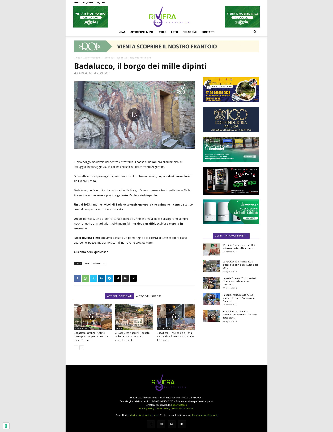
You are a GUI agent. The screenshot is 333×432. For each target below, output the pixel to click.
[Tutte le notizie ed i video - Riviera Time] (166, 382)
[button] (255, 32)
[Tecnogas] (231, 211)
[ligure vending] (231, 181)
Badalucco (99, 263)
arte (86, 263)
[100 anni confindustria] (231, 119)
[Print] (125, 278)
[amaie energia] (231, 149)
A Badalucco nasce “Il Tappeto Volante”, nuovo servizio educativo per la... (132, 336)
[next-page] (81, 347)
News (122, 32)
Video (162, 32)
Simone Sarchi (84, 72)
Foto (174, 32)
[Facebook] (77, 278)
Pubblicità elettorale (183, 408)
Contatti (208, 32)
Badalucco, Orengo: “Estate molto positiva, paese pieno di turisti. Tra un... (91, 336)
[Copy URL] (133, 278)
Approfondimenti (142, 32)
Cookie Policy (163, 408)
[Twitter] (93, 278)
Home (77, 57)
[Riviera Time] (166, 17)
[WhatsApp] (85, 278)
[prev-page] (76, 347)
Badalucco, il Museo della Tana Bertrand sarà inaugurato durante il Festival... (175, 336)
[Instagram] (161, 424)
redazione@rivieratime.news (143, 415)
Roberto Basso (179, 405)
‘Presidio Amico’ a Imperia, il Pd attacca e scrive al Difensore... (239, 246)
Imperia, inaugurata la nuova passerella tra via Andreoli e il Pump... (238, 298)
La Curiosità (164, 328)
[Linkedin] (101, 278)
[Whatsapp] (172, 424)
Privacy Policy (146, 408)
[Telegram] (109, 278)
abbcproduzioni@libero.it (204, 415)
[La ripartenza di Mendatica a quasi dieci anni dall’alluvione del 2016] (211, 266)
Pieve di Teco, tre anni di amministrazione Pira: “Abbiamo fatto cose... (240, 314)
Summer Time (81, 328)
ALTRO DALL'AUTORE (148, 296)
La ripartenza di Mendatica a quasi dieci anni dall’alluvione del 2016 (240, 264)
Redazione (190, 32)
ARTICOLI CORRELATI (119, 296)
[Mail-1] (182, 424)
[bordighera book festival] (231, 89)
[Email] (117, 278)
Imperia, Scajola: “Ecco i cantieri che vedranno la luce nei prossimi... (239, 281)
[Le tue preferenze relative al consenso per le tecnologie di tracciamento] (6, 426)
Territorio (108, 57)
